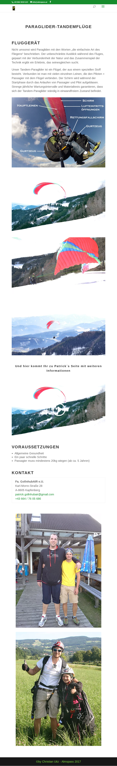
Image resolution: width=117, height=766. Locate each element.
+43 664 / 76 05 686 (28, 498)
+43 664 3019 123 (21, 2)
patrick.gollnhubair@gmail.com (34, 494)
